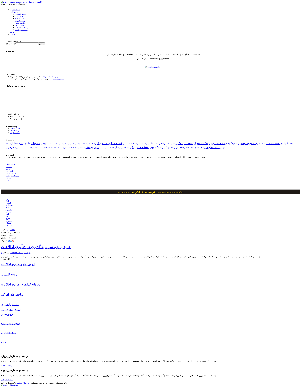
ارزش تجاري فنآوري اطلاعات (18, 264)
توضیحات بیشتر (7, 365)
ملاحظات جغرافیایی (34, 147)
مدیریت (9, 221)
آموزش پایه (69, 143)
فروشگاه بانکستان (22, 383)
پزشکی (8, 223)
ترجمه (8, 169)
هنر (7, 216)
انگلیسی (9, 167)
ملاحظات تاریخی (45, 147)
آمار (7, 214)
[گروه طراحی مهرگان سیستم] (13, 385)
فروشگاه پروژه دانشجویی (11, 310)
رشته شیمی (143, 143)
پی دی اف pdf (11, 173)
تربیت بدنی (10, 225)
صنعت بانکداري (10, 304)
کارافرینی (10, 147)
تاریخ (7, 201)
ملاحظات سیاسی (23, 147)
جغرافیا (8, 212)
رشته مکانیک (190, 147)
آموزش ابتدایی (86, 143)
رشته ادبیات (287, 143)
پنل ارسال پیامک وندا (51, 77)
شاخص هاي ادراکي (12, 294)
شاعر (109, 147)
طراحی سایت (58, 79)
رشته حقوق (19, 16)
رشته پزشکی (170, 147)
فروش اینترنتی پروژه (10, 323)
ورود (12, 32)
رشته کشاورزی (124, 147)
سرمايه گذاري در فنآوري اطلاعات (20, 284)
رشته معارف (20, 25)
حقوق (8, 219)
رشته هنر (180, 147)
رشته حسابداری (219, 143)
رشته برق (262, 143)
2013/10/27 (19, 253)
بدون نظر (27, 253)
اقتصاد (8, 203)
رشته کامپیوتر (20, 14)
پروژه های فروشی (13, 176)
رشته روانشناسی (171, 143)
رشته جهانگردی (233, 143)
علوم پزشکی (20, 23)
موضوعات (14, 12)
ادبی (52, 143)
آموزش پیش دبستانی (60, 143)
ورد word (9, 171)
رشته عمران (20, 21)
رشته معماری (199, 147)
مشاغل (81, 147)
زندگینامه (116, 147)
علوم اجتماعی (103, 147)
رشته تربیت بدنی (21, 27)
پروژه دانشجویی (8, 332)
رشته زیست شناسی (156, 143)
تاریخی (44, 143)
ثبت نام (13, 34)
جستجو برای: (11, 44)
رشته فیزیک (103, 143)
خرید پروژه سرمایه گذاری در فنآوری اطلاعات (36, 247)
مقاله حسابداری (70, 147)
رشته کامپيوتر (156, 147)
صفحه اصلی (15, 10)
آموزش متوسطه (77, 143)
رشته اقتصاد (20, 19)
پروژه (3, 341)
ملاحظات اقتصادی (56, 147)
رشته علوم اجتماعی (131, 143)
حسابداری (35, 143)
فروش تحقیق (7, 314)
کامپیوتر (9, 210)
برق (7, 207)
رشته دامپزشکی (21, 30)
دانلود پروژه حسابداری (19, 143)
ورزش (17, 147)
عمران (8, 198)
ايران (49, 143)
